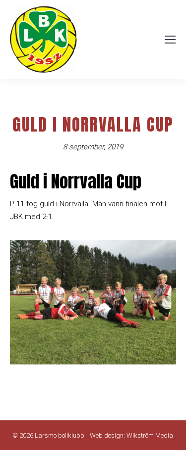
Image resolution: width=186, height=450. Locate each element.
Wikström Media (149, 435)
